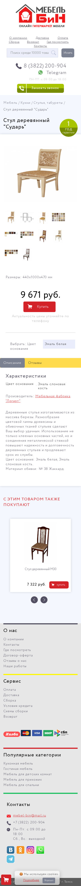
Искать (68, 53)
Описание (12, 362)
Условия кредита (18, 706)
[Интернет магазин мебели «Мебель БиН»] (40, 26)
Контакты (40, 46)
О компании (18, 38)
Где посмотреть (58, 42)
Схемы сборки (15, 711)
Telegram (56, 72)
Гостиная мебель (18, 769)
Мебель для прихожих (22, 779)
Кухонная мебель (18, 763)
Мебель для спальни (21, 785)
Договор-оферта (18, 655)
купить (61, 585)
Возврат (33, 42)
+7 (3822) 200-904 (29, 822)
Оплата (63, 38)
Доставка (42, 38)
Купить (43, 307)
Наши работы (15, 666)
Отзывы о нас (15, 660)
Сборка (14, 42)
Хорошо (48, 880)
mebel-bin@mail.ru (29, 815)
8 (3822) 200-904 (45, 66)
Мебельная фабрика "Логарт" (38, 399)
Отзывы (35, 362)
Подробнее (31, 880)
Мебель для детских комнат (27, 774)
